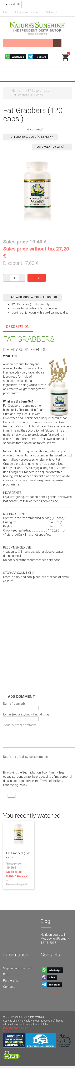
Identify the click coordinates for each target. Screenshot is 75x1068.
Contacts (9, 986)
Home (16, 90)
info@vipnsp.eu (54, 992)
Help (5, 12)
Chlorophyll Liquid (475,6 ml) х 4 (32, 136)
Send (11, 795)
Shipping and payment (26, 12)
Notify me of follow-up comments (25, 756)
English (14, 4)
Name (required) (14, 703)
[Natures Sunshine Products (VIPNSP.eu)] (37, 28)
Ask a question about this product (34, 297)
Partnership (52, 12)
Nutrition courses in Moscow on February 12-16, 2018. (55, 938)
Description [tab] (18, 326)
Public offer (9, 1031)
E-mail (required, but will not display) (26, 714)
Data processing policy (15, 1027)
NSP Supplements (37, 90)
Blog (6, 974)
